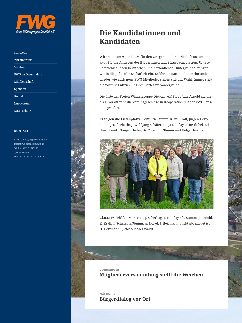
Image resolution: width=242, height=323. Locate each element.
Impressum (22, 103)
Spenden (20, 89)
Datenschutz (22, 111)
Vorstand (20, 67)
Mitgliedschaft (24, 82)
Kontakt (19, 96)
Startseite (20, 53)
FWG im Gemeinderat (29, 74)
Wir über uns (23, 60)
